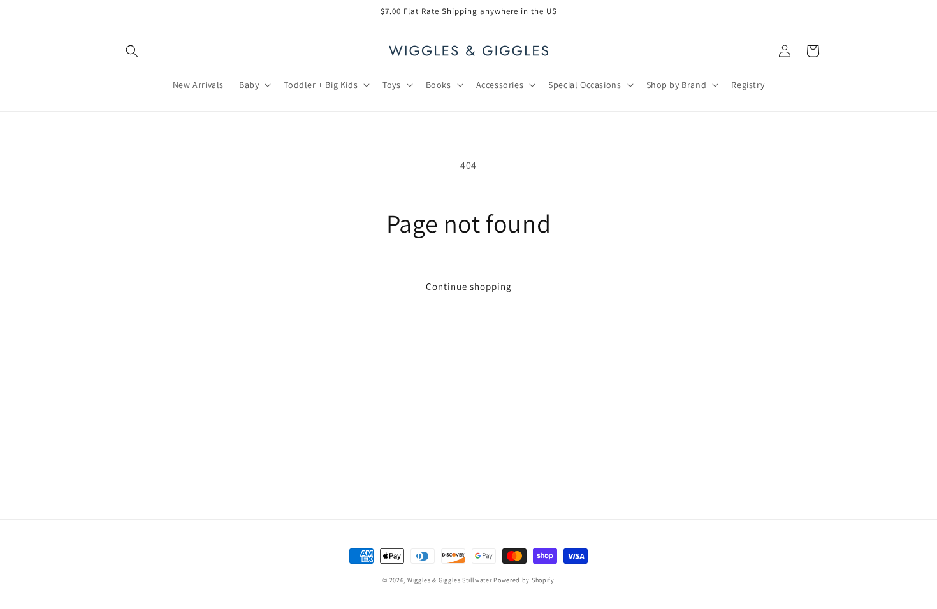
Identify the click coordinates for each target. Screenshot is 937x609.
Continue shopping (469, 286)
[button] (132, 51)
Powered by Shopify (524, 580)
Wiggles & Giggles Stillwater (449, 580)
